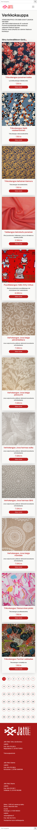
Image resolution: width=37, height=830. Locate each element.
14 (33, 686)
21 (33, 694)
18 (18, 694)
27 (28, 701)
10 (14, 686)
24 (14, 701)
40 (23, 717)
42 (33, 717)
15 (4, 694)
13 (28, 686)
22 (4, 701)
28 (33, 701)
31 (14, 709)
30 (9, 709)
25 (18, 701)
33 (23, 709)
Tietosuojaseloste (9, 753)
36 (4, 717)
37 (9, 717)
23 (9, 701)
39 (18, 717)
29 (4, 709)
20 (28, 694)
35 (33, 709)
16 (9, 694)
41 (28, 717)
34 (28, 709)
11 (18, 686)
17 (14, 694)
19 (23, 694)
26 (23, 701)
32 (18, 709)
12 (23, 686)
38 (14, 717)
